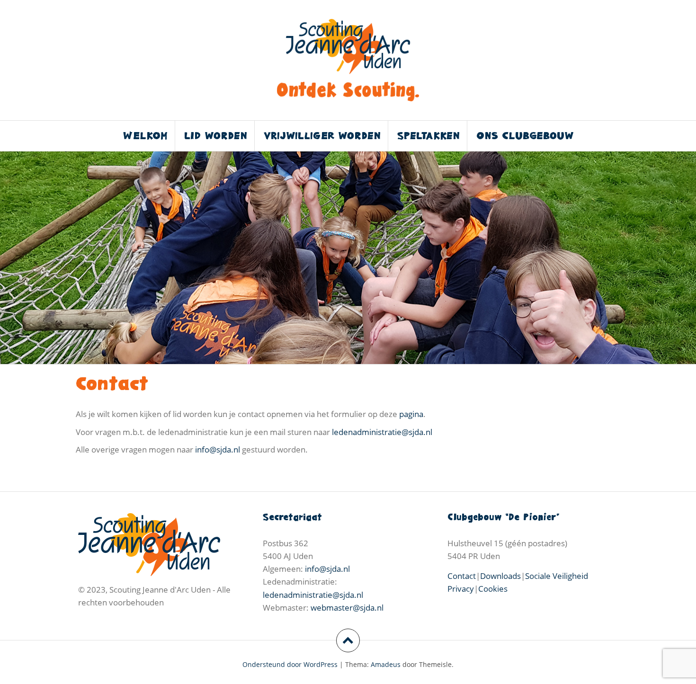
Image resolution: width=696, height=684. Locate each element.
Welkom (145, 136)
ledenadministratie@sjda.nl (382, 431)
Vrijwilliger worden (322, 136)
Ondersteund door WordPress (290, 664)
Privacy (460, 588)
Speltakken (428, 136)
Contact (461, 575)
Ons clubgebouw (524, 136)
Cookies (493, 588)
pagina (411, 414)
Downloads (500, 575)
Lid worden (215, 136)
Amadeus (386, 664)
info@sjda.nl (217, 449)
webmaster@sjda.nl (347, 607)
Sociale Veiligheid (556, 575)
